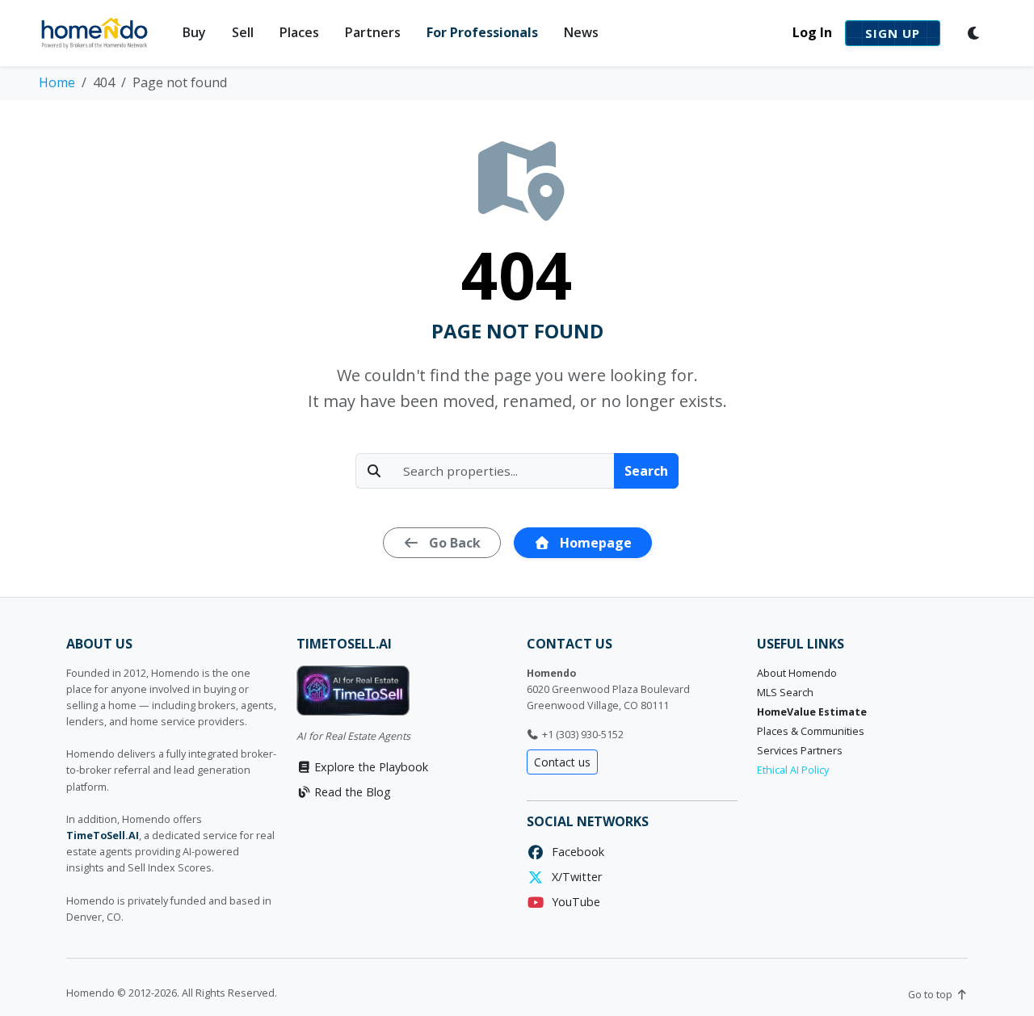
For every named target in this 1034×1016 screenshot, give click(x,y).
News (581, 32)
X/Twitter (573, 876)
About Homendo (797, 673)
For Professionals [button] (482, 32)
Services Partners (800, 751)
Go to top (931, 994)
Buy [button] (194, 32)
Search (646, 471)
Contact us (562, 762)
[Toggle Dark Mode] (974, 33)
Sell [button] (243, 32)
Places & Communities (810, 731)
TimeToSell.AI (102, 835)
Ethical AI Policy (793, 770)
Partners (373, 32)
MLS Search (785, 692)
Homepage (594, 543)
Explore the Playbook (369, 767)
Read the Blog (351, 792)
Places (299, 32)
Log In (812, 32)
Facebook (574, 851)
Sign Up (892, 33)
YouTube (572, 901)
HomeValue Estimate (812, 712)
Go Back (453, 543)
